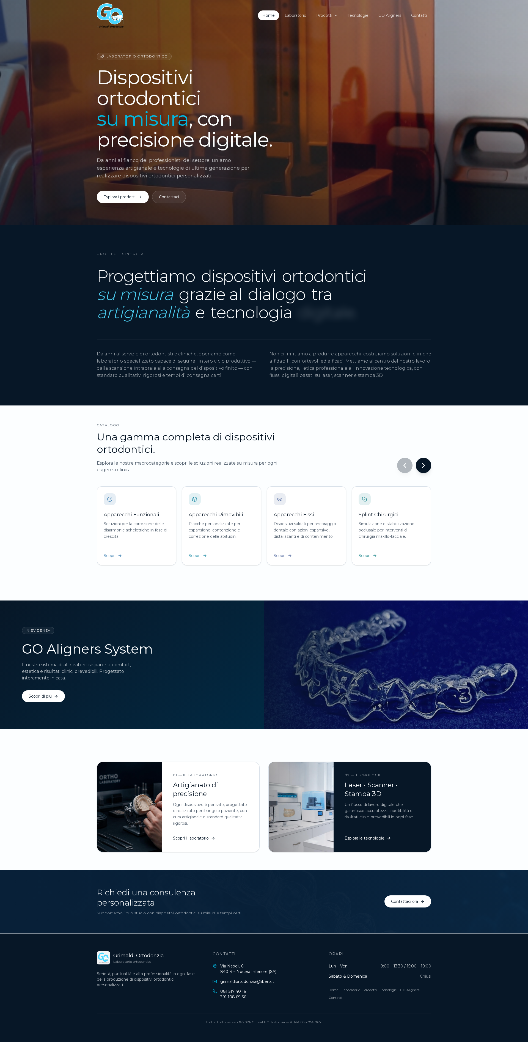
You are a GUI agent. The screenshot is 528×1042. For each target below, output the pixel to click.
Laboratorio (295, 15)
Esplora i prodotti (119, 196)
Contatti (419, 15)
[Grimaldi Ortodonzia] (110, 15)
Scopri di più (40, 696)
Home (268, 15)
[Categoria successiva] (423, 465)
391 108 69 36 (233, 996)
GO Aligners (389, 15)
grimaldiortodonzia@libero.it (247, 981)
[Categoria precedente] (405, 465)
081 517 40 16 (233, 991)
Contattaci (169, 196)
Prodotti (324, 15)
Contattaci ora (404, 901)
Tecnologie (358, 15)
